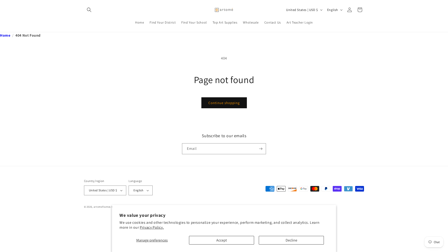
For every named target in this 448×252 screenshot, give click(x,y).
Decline (291, 240)
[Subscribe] (261, 148)
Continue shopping (224, 103)
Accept (221, 240)
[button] (89, 10)
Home (5, 35)
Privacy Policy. (152, 227)
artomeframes (102, 206)
